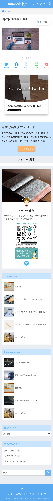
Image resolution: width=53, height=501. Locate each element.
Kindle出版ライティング (27, 4)
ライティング (11, 456)
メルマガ (18, 494)
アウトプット (11, 451)
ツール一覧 (41, 494)
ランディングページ (14, 461)
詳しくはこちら (26, 149)
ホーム (9, 494)
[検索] (48, 472)
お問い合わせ (29, 494)
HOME (28, 488)
